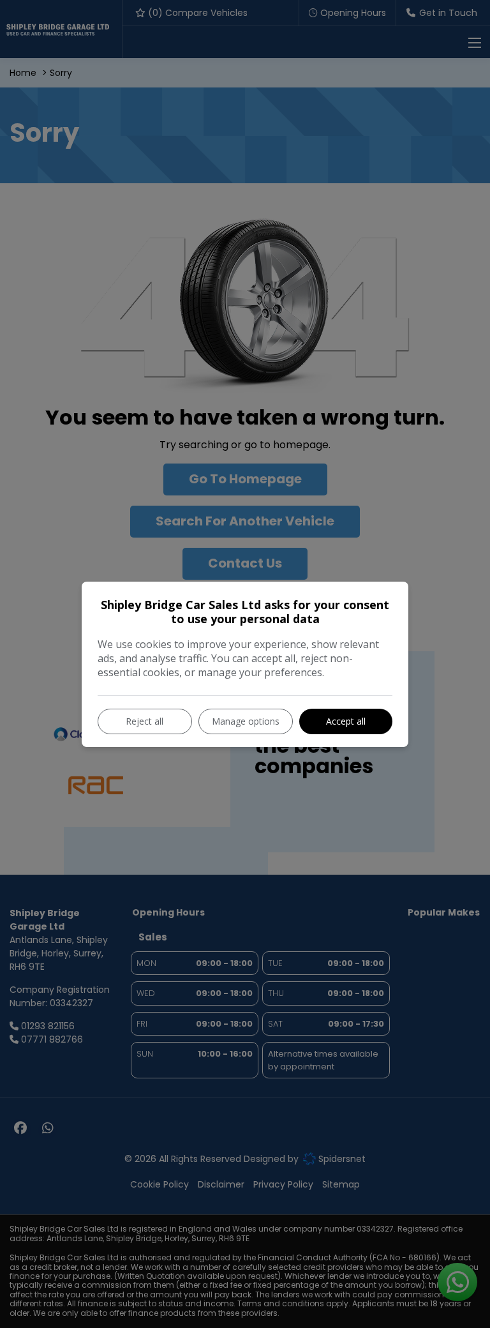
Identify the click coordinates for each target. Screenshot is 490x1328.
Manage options (245, 721)
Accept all (346, 721)
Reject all (144, 721)
